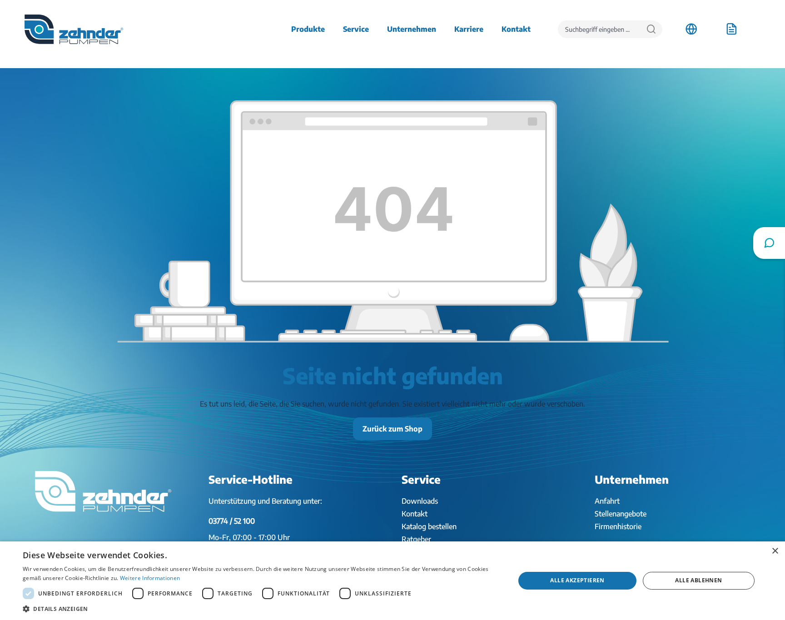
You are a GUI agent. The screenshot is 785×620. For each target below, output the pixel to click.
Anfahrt (607, 501)
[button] (262, 608)
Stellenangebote (620, 513)
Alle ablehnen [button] (698, 580)
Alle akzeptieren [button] (577, 580)
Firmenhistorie (618, 526)
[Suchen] (651, 29)
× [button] (774, 551)
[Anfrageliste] (731, 29)
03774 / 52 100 (232, 521)
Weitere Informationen (150, 578)
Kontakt (414, 513)
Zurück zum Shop (392, 428)
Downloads (420, 501)
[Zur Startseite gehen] (74, 29)
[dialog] (392, 580)
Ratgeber (416, 539)
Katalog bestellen (429, 526)
